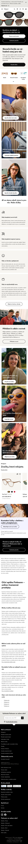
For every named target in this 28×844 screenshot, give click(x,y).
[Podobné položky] (17, 474)
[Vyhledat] (14, 9)
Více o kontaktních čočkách (7, 691)
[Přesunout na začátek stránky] (14, 724)
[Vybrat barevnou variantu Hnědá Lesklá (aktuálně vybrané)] (8, 492)
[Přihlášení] (20, 9)
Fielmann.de (6, 700)
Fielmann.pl (6, 704)
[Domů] (6, 9)
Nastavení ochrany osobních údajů (14, 840)
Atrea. (14, 676)
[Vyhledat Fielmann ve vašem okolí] (17, 9)
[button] (14, 81)
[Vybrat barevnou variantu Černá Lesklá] (12, 492)
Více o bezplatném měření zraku (8, 662)
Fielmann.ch (6, 702)
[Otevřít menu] (2, 9)
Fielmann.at (6, 706)
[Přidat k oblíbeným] (20, 474)
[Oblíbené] (23, 9)
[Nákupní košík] (26, 9)
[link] (14, 3)
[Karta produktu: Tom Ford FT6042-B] (11, 486)
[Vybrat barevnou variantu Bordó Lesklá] (14, 492)
